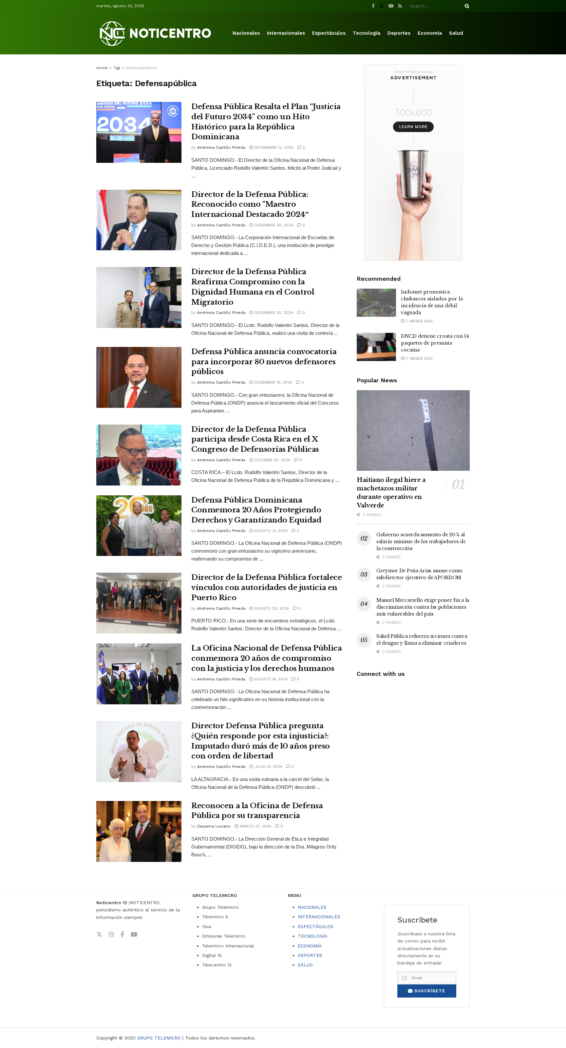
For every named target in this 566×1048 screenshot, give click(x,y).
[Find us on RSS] (400, 6)
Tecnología (366, 33)
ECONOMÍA (310, 945)
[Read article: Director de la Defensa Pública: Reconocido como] (138, 220)
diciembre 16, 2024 (272, 382)
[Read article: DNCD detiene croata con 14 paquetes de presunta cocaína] (376, 347)
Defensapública (141, 68)
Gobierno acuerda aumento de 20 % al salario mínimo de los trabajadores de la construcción (421, 541)
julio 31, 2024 (267, 766)
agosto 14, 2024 (270, 679)
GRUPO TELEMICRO (159, 1037)
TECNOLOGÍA (312, 936)
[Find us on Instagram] (111, 935)
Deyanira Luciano (214, 826)
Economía (430, 33)
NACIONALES (312, 907)
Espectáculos (329, 33)
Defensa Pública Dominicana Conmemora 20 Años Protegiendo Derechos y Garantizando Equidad (256, 510)
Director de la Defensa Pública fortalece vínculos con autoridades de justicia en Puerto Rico (266, 587)
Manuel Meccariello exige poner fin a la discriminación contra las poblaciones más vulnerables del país (422, 607)
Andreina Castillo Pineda (221, 147)
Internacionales (286, 33)
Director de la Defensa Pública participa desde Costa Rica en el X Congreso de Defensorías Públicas (255, 439)
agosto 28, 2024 (271, 608)
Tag (117, 68)
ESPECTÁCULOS (315, 926)
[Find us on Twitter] (381, 6)
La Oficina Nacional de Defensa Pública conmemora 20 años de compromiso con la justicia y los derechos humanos (266, 658)
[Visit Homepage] (156, 33)
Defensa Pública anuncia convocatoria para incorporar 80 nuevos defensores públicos (263, 361)
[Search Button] (466, 6)
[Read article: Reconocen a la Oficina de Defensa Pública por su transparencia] (138, 831)
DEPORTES (310, 955)
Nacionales (246, 33)
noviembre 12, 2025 (273, 147)
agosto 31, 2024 (270, 530)
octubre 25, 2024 (271, 460)
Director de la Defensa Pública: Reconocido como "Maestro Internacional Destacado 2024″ (250, 204)
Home (102, 68)
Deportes (398, 33)
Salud (456, 33)
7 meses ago (419, 321)
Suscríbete (429, 990)
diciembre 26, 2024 (273, 225)
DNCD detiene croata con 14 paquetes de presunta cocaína (435, 343)
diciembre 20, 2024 (273, 312)
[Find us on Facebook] (373, 6)
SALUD (305, 964)
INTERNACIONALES (319, 916)
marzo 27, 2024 (254, 826)
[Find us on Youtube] (391, 6)
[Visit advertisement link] (413, 162)
